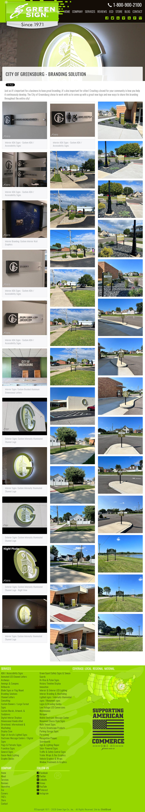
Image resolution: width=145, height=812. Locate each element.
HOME (67, 11)
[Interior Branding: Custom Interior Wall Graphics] (24, 218)
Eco (2, 790)
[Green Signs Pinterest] (135, 18)
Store (3, 800)
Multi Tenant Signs (48, 724)
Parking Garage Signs (49, 731)
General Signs (7, 752)
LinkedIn (43, 779)
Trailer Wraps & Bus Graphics (53, 755)
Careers (4, 793)
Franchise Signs (8, 748)
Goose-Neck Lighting (10, 755)
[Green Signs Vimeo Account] (124, 18)
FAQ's (3, 796)
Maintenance (45, 711)
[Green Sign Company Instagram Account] (140, 18)
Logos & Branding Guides (51, 704)
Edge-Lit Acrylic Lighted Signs (14, 734)
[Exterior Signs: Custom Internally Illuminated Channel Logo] (24, 416)
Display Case (6, 731)
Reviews (4, 783)
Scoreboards (45, 741)
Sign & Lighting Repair (49, 745)
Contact (4, 803)
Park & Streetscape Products (52, 728)
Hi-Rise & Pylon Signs (49, 680)
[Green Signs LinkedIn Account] (118, 18)
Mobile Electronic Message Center (54, 717)
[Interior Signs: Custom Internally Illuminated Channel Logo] (24, 465)
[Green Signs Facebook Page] (107, 18)
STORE (119, 11)
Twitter (43, 776)
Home (3, 773)
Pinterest (44, 790)
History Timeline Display (50, 683)
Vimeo (42, 783)
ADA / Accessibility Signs (12, 673)
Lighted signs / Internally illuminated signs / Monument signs (56, 698)
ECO (111, 11)
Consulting (5, 700)
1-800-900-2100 (127, 4)
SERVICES (90, 11)
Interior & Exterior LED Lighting (53, 690)
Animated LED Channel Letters (14, 676)
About (3, 776)
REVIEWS (102, 11)
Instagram (44, 793)
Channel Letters (8, 697)
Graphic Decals (7, 758)
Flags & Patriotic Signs (11, 745)
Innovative (5, 786)
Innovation (44, 687)
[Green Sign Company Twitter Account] (113, 18)
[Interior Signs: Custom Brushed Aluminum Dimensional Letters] (24, 367)
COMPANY (77, 11)
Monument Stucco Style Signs (52, 721)
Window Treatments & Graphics (53, 762)
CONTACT (137, 11)
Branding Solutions (9, 693)
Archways (5, 680)
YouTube (43, 786)
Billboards (5, 687)
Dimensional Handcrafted (12, 721)
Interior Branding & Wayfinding (53, 693)
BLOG (127, 11)
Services (5, 779)
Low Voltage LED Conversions (52, 707)
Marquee (43, 714)
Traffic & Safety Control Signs (53, 752)
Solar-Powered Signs (49, 748)
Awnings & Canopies (10, 683)
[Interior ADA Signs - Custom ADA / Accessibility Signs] (24, 120)
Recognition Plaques (48, 738)
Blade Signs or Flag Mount (12, 690)
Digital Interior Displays (11, 717)
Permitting (44, 734)
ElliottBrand (106, 809)
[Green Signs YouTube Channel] (129, 18)
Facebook (44, 773)
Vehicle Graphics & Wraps (51, 758)
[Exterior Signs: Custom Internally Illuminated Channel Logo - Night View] (24, 564)
